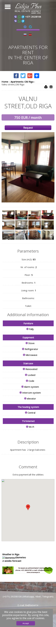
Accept (26, 623)
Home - (6, 81)
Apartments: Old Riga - (23, 81)
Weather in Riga (10, 554)
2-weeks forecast (11, 560)
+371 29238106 (33, 16)
